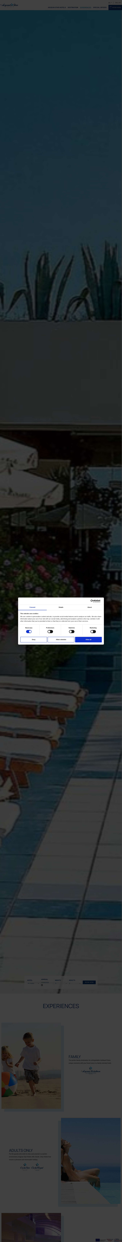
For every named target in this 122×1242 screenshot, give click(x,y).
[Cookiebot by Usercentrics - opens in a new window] (93, 601)
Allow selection (61, 639)
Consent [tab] (32, 607)
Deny (33, 639)
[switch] (50, 631)
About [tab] (89, 607)
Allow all (88, 639)
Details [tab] (61, 607)
